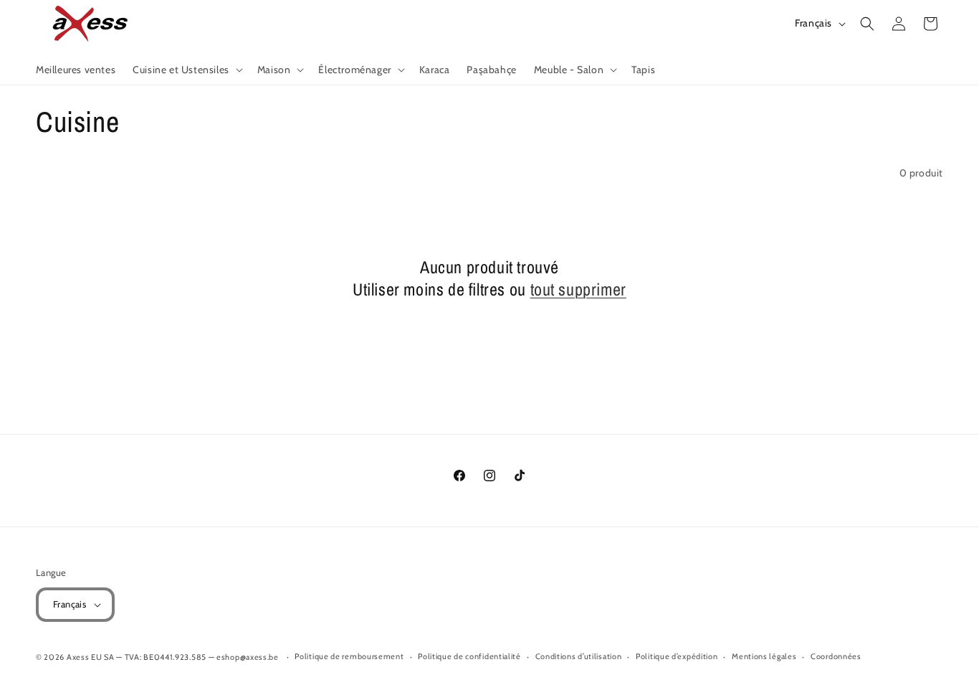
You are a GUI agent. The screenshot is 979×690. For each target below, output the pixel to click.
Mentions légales (764, 656)
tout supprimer (578, 289)
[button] (186, 70)
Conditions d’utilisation (578, 656)
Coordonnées (836, 656)
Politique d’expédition (676, 656)
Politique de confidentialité (469, 656)
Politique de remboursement (349, 656)
